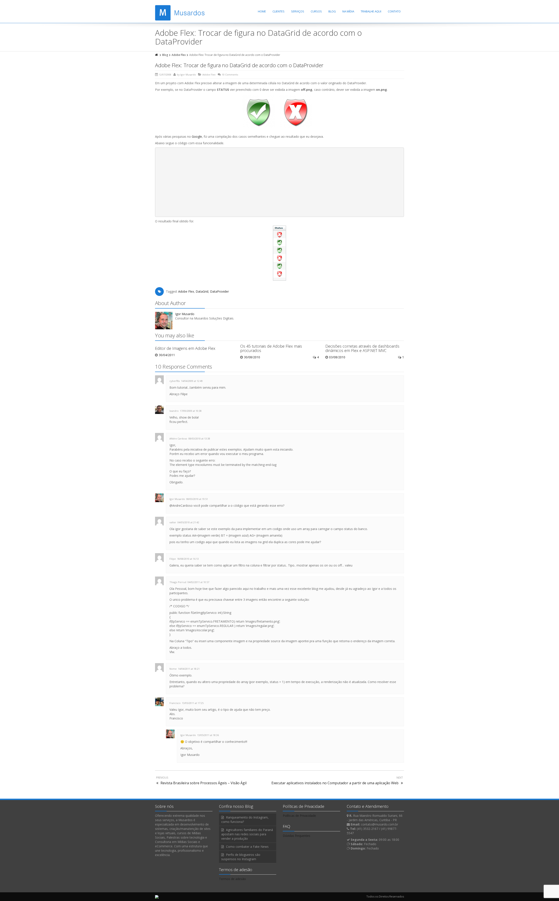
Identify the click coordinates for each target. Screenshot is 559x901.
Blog (332, 11)
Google (197, 136)
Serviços (297, 11)
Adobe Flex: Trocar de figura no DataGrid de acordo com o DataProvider (239, 65)
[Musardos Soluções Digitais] (180, 13)
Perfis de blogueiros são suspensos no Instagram (240, 857)
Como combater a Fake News (247, 846)
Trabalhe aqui (371, 11)
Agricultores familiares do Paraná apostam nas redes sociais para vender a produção (247, 834)
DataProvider (219, 291)
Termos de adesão (232, 879)
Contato (394, 11)
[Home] (157, 55)
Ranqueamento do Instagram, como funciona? (245, 819)
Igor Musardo (188, 74)
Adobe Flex (179, 55)
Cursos (316, 11)
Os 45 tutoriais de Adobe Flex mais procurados (271, 348)
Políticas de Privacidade (299, 815)
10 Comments (230, 74)
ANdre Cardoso (178, 438)
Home (262, 11)
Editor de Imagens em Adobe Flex (185, 348)
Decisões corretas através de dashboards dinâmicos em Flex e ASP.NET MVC (362, 348)
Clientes (279, 11)
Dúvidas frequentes (296, 836)
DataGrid (202, 291)
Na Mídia (348, 11)
